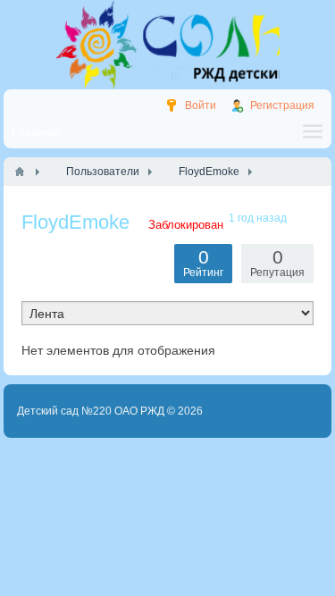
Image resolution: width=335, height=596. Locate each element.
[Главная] (20, 171)
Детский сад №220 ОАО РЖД (90, 411)
